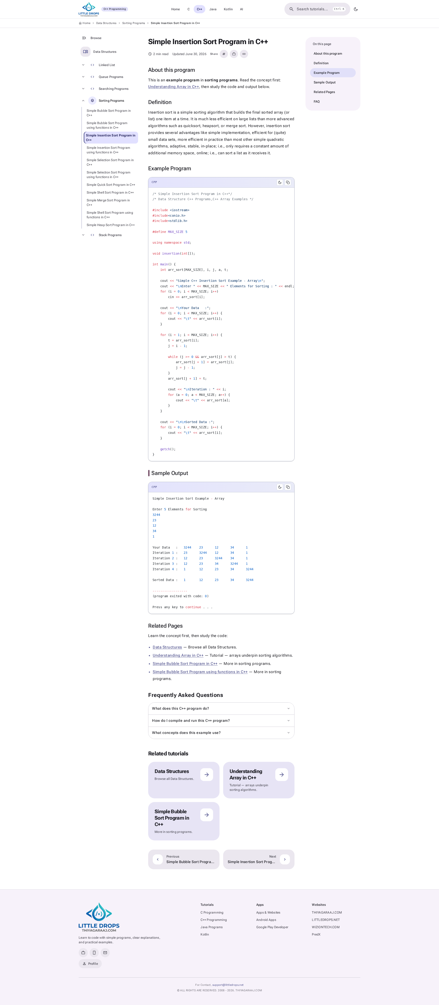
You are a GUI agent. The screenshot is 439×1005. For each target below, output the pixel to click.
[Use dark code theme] (280, 182)
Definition (321, 63)
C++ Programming (214, 920)
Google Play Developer (272, 927)
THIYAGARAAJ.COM (327, 912)
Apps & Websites (268, 912)
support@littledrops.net (228, 984)
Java (213, 9)
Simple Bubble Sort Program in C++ (109, 113)
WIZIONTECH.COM (326, 927)
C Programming (212, 912)
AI (241, 9)
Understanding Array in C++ (173, 86)
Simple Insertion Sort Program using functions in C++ (108, 150)
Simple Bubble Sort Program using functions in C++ (107, 125)
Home (175, 9)
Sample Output (325, 82)
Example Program (327, 73)
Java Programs (212, 927)
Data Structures (106, 23)
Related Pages (324, 92)
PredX (316, 934)
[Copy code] (288, 182)
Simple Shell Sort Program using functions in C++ (110, 215)
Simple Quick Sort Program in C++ (111, 185)
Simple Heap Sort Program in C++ (111, 225)
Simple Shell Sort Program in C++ (110, 192)
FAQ (317, 101)
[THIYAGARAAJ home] (99, 917)
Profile (90, 963)
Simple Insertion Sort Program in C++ (110, 137)
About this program (328, 53)
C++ (199, 9)
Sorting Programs (133, 23)
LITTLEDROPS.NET (326, 920)
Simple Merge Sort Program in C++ (108, 202)
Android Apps (266, 920)
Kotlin (228, 9)
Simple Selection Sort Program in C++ (110, 162)
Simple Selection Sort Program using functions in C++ (108, 175)
